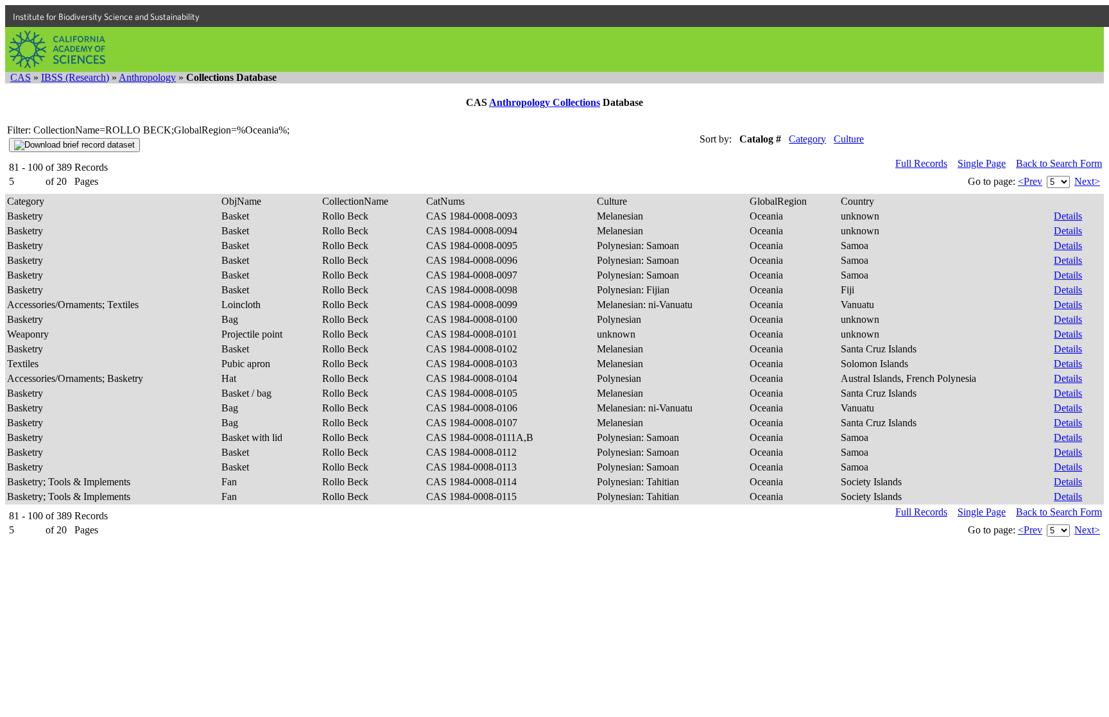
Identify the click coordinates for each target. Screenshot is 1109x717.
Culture (849, 139)
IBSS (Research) (75, 77)
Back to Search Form (1059, 163)
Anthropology (147, 77)
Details (1068, 216)
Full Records (921, 163)
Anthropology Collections (544, 102)
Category (807, 139)
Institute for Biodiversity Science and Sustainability (106, 17)
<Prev (1030, 181)
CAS (20, 77)
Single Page (982, 163)
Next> (1087, 181)
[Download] (74, 145)
